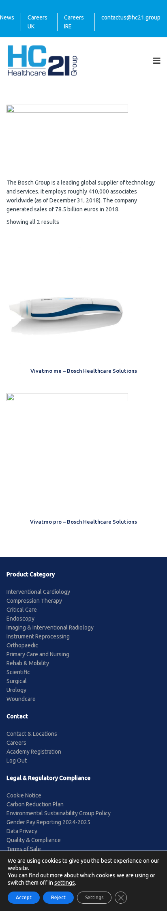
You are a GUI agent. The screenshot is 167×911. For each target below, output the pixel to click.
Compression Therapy (34, 600)
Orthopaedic (22, 645)
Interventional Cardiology (38, 592)
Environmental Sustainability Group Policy (58, 813)
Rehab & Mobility (27, 663)
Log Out (16, 760)
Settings (94, 897)
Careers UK (37, 22)
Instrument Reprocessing (38, 636)
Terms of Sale (23, 849)
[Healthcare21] (42, 60)
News (7, 17)
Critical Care (21, 609)
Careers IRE (74, 22)
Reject (58, 897)
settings (64, 882)
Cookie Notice (23, 795)
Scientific (18, 672)
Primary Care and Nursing (37, 654)
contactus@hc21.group (131, 17)
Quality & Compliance (33, 840)
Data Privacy (21, 831)
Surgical (16, 681)
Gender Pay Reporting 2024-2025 (48, 822)
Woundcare (21, 699)
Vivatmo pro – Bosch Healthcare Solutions (83, 521)
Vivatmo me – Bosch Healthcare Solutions (83, 371)
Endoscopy (20, 618)
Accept (24, 897)
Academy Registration (33, 751)
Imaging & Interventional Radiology (50, 627)
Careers (16, 742)
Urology (16, 690)
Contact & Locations (31, 734)
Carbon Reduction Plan (35, 804)
